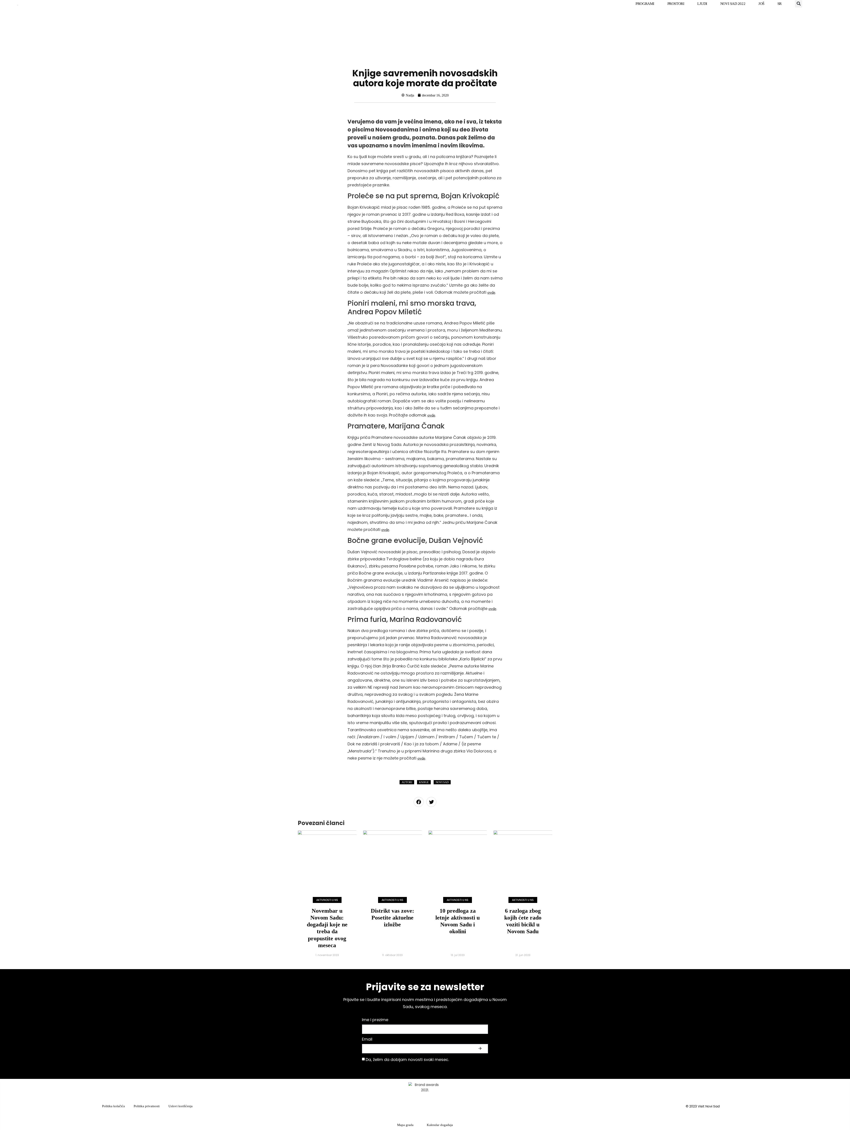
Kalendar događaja (440, 1125)
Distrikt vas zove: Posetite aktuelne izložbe (392, 918)
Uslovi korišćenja (180, 1106)
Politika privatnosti (147, 1106)
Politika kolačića (113, 1106)
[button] (798, 4)
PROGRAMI (645, 4)
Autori (407, 782)
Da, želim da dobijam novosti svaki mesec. (407, 1059)
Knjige (424, 782)
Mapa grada (405, 1125)
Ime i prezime (375, 1020)
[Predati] (480, 1048)
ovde (491, 292)
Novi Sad (442, 782)
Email (367, 1039)
